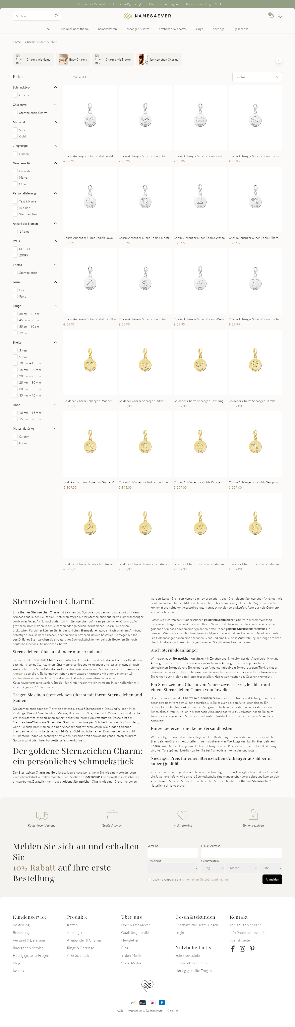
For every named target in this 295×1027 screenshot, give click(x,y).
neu (49, 29)
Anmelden (272, 879)
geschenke (241, 29)
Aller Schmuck (78, 955)
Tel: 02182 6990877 (245, 925)
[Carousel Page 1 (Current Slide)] (87, 146)
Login (179, 932)
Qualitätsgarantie (135, 932)
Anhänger (75, 932)
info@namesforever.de (248, 932)
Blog (16, 963)
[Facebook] (233, 949)
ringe (199, 29)
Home (17, 41)
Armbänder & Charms (84, 940)
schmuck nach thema (74, 29)
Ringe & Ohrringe (80, 948)
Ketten (72, 925)
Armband (19, 673)
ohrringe (219, 29)
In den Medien (132, 955)
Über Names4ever (135, 925)
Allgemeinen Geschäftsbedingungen (206, 879)
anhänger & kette (138, 29)
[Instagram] (242, 949)
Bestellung (21, 925)
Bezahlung (21, 932)
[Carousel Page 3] (93, 228)
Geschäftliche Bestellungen (196, 925)
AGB (120, 1010)
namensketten (107, 29)
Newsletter (130, 940)
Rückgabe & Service (28, 948)
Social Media (131, 963)
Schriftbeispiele (187, 955)
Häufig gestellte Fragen (31, 955)
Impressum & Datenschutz (145, 1010)
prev (69, 117)
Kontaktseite (240, 940)
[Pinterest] (252, 949)
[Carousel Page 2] (91, 146)
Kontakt (19, 970)
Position (241, 77)
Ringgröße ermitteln (191, 963)
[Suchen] (56, 15)
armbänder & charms (172, 29)
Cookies (172, 1010)
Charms (30, 41)
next (110, 117)
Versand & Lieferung (29, 940)
